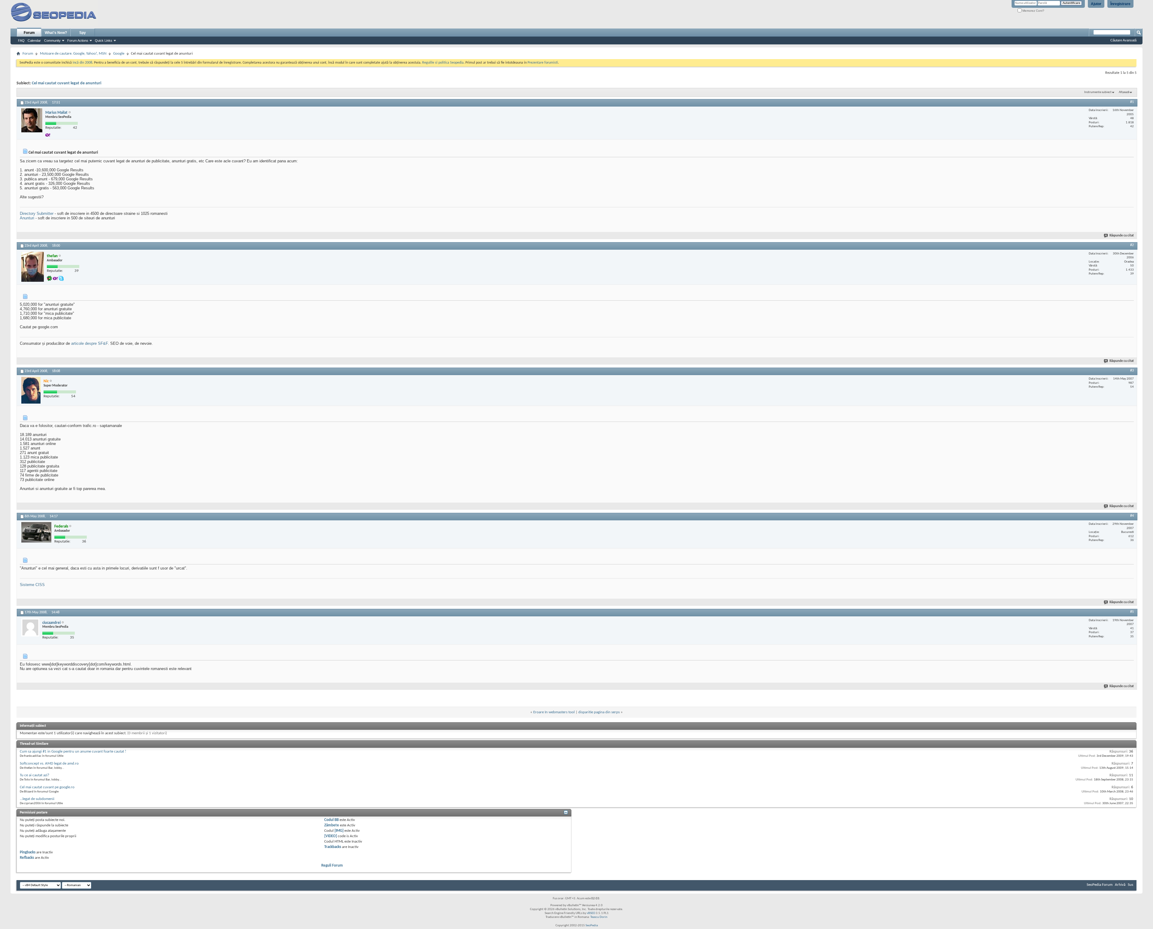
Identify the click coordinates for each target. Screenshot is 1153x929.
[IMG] (338, 831)
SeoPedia (592, 925)
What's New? (56, 33)
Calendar (34, 40)
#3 (1132, 370)
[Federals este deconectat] (36, 532)
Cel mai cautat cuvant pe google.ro (47, 787)
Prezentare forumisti (543, 63)
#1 (1132, 102)
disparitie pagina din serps (599, 712)
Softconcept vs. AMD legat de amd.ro (49, 763)
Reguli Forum (332, 865)
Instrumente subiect (1098, 92)
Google (118, 54)
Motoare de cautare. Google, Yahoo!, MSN (73, 54)
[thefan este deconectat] (32, 267)
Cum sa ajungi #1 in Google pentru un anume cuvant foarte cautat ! (73, 751)
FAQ (21, 40)
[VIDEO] (330, 836)
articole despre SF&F (89, 343)
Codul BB (331, 820)
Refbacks (27, 858)
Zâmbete (331, 825)
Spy (82, 33)
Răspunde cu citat (1121, 235)
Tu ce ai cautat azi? (34, 775)
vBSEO (591, 913)
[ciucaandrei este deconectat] (30, 627)
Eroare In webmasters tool (554, 712)
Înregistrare (1120, 4)
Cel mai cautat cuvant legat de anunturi (66, 83)
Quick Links (103, 40)
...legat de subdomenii (37, 799)
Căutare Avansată (1123, 40)
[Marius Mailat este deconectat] (31, 120)
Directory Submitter (36, 213)
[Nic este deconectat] (31, 390)
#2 (1132, 245)
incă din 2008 (82, 63)
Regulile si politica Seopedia (443, 63)
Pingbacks (27, 852)
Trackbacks (332, 847)
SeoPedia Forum (1099, 885)
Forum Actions (77, 40)
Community (52, 40)
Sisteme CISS (32, 584)
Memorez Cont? (1032, 10)
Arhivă (1120, 885)
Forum (29, 33)
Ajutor (1096, 4)
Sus (1130, 885)
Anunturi (27, 218)
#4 (1132, 516)
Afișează (1124, 92)
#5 (1132, 612)
